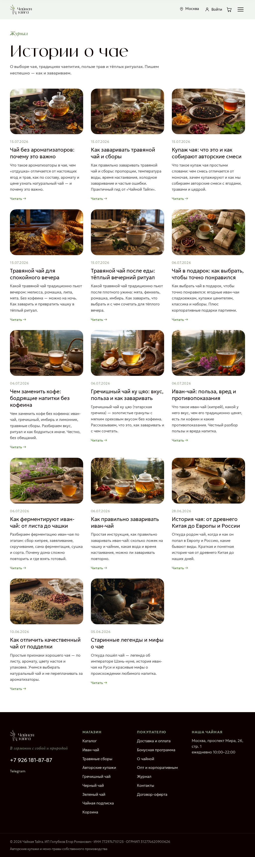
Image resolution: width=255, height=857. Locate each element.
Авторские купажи (99, 767)
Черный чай (93, 785)
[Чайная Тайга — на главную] (21, 9)
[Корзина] (229, 9)
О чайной (145, 758)
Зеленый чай (93, 794)
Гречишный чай (96, 776)
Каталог (89, 741)
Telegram (17, 771)
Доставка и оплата (154, 741)
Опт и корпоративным (157, 767)
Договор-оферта (152, 794)
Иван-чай (90, 749)
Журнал (144, 776)
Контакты (145, 785)
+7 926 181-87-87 (31, 760)
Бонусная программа (156, 749)
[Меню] (240, 9)
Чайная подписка (98, 803)
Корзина (90, 812)
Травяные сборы (97, 758)
